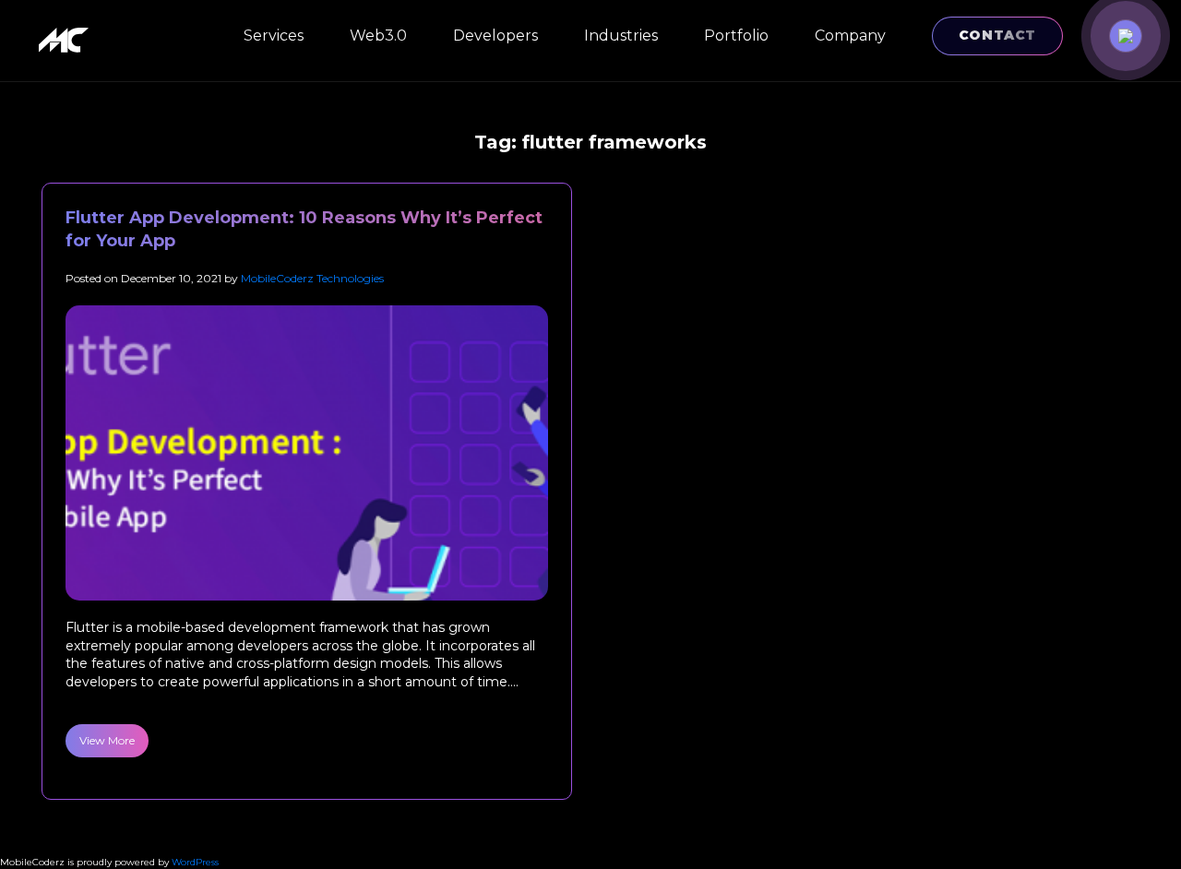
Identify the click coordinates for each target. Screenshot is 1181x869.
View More (107, 740)
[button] (1125, 36)
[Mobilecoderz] (66, 40)
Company (850, 35)
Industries (621, 35)
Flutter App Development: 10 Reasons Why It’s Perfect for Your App (304, 229)
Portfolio (736, 35)
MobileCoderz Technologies (312, 278)
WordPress (195, 862)
